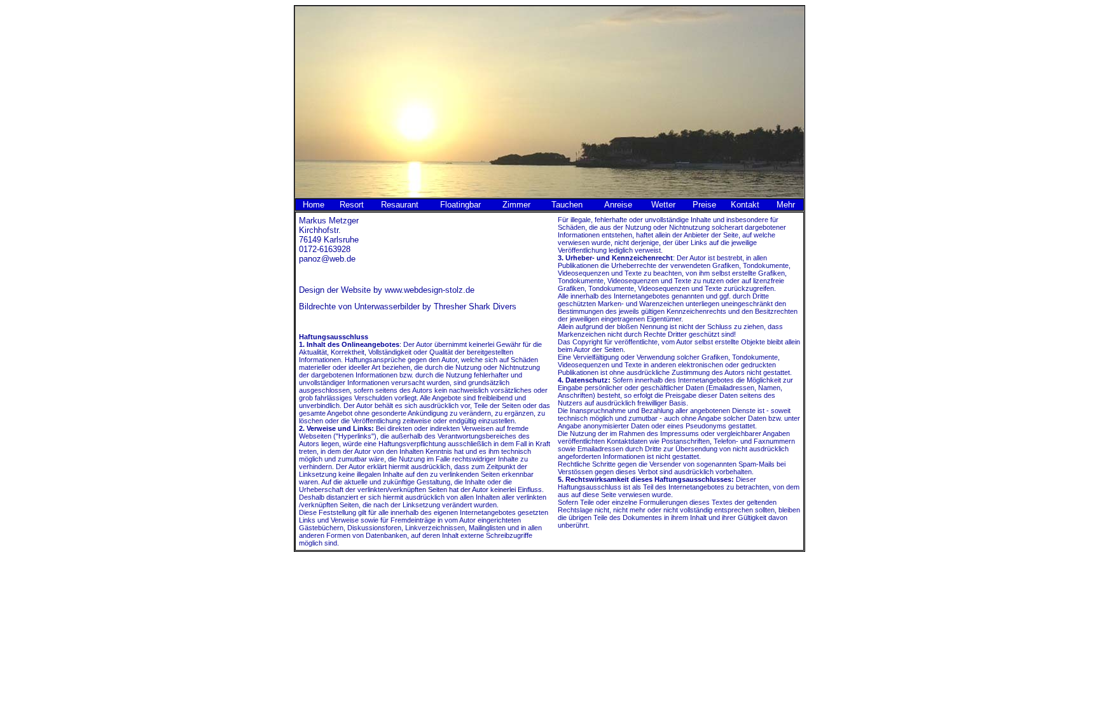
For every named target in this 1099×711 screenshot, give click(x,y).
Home (313, 204)
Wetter (663, 204)
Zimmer (516, 204)
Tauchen (567, 204)
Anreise (618, 204)
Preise (704, 204)
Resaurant (399, 204)
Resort (352, 204)
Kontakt (745, 204)
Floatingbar (460, 204)
